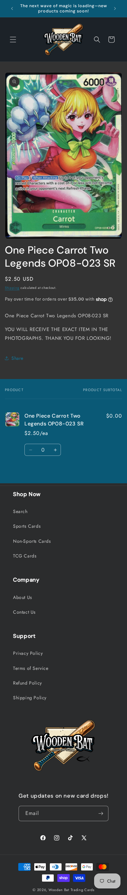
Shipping (12, 287)
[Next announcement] (115, 8)
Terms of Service (31, 668)
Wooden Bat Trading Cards (71, 889)
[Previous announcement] (12, 8)
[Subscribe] (101, 813)
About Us (22, 597)
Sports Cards (27, 526)
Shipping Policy (30, 697)
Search (20, 511)
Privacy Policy (28, 653)
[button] (13, 39)
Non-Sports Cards (32, 541)
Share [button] (17, 358)
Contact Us (24, 612)
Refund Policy (27, 683)
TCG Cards (24, 556)
